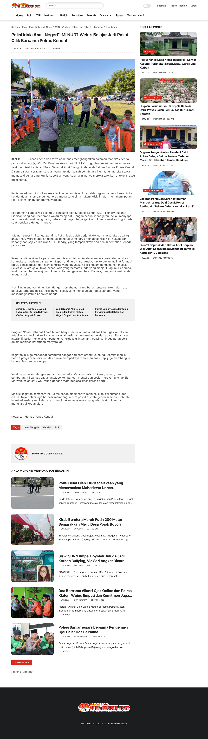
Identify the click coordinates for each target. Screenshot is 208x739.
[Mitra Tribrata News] (26, 7)
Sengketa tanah (153, 144)
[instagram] (190, 15)
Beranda (15, 27)
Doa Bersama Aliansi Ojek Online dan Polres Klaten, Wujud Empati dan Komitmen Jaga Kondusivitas (72, 312)
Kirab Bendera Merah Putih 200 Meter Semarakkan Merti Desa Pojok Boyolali (90, 521)
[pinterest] (184, 15)
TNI (38, 15)
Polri (29, 15)
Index (174, 5)
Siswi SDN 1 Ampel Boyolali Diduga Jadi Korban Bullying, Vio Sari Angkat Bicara (32, 312)
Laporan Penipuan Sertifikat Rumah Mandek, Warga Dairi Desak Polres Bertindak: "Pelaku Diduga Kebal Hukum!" (167, 202)
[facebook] (169, 15)
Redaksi (183, 5)
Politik (64, 15)
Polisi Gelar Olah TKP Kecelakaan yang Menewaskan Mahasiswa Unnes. (90, 485)
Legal (194, 5)
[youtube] (195, 15)
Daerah (91, 15)
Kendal (47, 427)
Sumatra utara (152, 98)
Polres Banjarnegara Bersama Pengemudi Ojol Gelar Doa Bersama (111, 312)
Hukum (48, 15)
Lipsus (119, 15)
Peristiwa (77, 15)
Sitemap (161, 5)
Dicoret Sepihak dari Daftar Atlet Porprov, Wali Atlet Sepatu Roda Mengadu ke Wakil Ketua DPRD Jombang (167, 249)
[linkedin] (40, 436)
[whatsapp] (179, 15)
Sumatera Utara (153, 190)
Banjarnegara (81, 636)
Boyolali (78, 529)
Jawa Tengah (31, 427)
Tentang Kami (135, 15)
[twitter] (174, 15)
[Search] (101, 5)
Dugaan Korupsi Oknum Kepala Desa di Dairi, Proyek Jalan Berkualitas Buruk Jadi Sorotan (167, 110)
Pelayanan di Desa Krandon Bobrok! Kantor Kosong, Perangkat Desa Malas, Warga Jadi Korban (168, 63)
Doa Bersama (80, 600)
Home (19, 15)
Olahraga (105, 15)
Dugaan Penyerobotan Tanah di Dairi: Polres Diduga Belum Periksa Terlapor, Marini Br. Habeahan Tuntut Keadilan (164, 156)
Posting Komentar (22, 671)
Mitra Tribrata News (115, 723)
